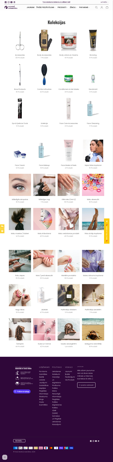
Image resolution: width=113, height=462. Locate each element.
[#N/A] (96, 7)
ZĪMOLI (72, 7)
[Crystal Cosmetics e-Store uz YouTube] (11, 2)
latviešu (104, 2)
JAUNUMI (30, 7)
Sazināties (43, 374)
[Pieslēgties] (101, 7)
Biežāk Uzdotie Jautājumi (43, 380)
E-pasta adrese (84, 382)
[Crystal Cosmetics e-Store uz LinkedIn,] (14, 2)
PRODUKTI (62, 7)
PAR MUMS (83, 7)
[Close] (107, 221)
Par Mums (43, 371)
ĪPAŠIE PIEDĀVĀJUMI (45, 7)
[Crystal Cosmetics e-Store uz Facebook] (6, 2)
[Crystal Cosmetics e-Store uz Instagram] (9, 2)
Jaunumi (68, 371)
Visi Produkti (69, 380)
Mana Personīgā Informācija (56, 394)
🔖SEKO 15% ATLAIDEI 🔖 (107, 233)
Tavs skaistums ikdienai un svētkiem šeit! (56, 2)
